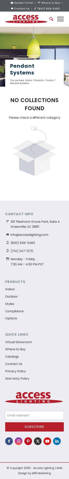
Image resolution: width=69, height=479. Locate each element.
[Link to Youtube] (47, 441)
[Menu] (58, 19)
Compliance (14, 311)
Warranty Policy (17, 378)
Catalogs (12, 356)
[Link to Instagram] (18, 441)
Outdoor (11, 296)
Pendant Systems (22, 69)
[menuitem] (22, 3)
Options (11, 318)
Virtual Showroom (18, 342)
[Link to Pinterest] (28, 441)
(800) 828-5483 (48, 8)
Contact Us (22, 8)
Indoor (10, 289)
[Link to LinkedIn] (57, 441)
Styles (9, 304)
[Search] (49, 19)
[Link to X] (38, 441)
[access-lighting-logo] (28, 19)
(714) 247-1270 (22, 251)
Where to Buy (15, 349)
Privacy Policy (15, 371)
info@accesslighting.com (29, 235)
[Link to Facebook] (9, 441)
